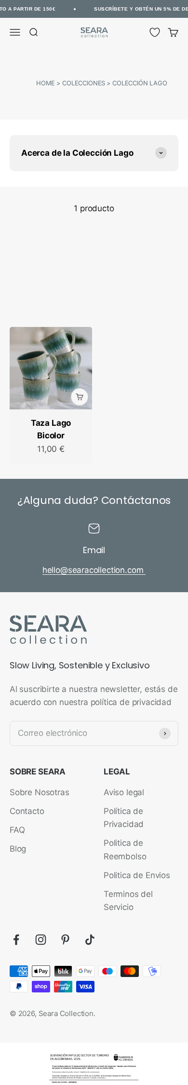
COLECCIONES (83, 83)
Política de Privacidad (124, 817)
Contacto (27, 811)
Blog (18, 849)
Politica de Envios (137, 875)
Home (45, 83)
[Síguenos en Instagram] (40, 939)
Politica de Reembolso (125, 849)
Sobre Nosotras (39, 792)
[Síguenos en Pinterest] (65, 939)
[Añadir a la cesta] (79, 397)
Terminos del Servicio (128, 900)
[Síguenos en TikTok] (89, 939)
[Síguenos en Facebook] (16, 939)
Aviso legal (124, 792)
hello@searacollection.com (94, 570)
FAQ (17, 830)
